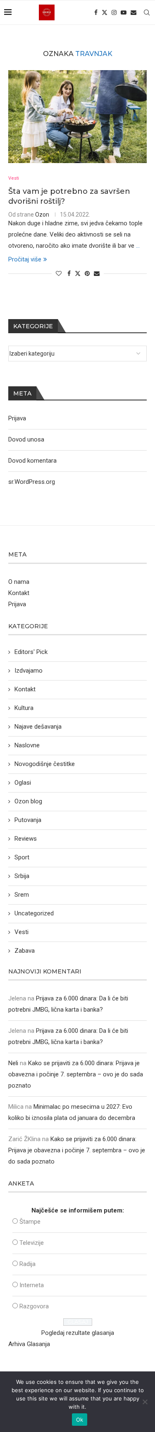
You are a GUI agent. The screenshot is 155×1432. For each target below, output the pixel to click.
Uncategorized (34, 913)
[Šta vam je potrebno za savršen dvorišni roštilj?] (77, 116)
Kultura (23, 708)
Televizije (31, 1243)
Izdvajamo (28, 670)
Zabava (24, 950)
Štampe (30, 1221)
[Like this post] (59, 273)
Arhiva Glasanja (29, 1344)
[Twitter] (104, 12)
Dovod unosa (26, 439)
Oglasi (22, 782)
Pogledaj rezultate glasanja (77, 1333)
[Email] (133, 12)
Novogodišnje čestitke (44, 764)
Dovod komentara (32, 460)
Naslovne (27, 745)
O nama (18, 581)
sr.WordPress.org (31, 481)
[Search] (147, 12)
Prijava (17, 418)
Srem (21, 894)
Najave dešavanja (38, 726)
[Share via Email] (97, 273)
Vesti (21, 932)
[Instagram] (114, 12)
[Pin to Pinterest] (87, 273)
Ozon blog (28, 801)
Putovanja (27, 820)
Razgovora (34, 1306)
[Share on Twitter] (78, 273)
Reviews (25, 838)
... (138, 245)
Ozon (42, 214)
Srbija (21, 876)
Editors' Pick (31, 652)
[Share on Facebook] (69, 273)
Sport (21, 857)
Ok (79, 1419)
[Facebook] (96, 12)
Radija (27, 1264)
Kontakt (18, 593)
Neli (13, 1063)
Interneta (31, 1285)
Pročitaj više (24, 259)
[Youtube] (123, 12)
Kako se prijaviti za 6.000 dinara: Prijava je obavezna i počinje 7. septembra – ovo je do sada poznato (75, 1074)
